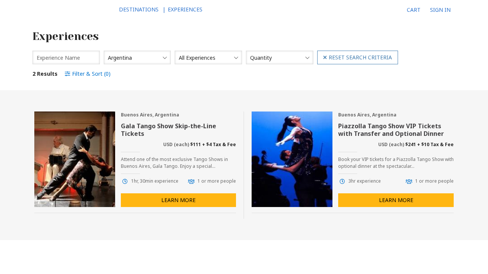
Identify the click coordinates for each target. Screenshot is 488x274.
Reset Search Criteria (360, 57)
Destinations (139, 9)
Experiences (185, 9)
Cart (414, 9)
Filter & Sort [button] (91, 73)
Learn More (178, 200)
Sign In (440, 9)
